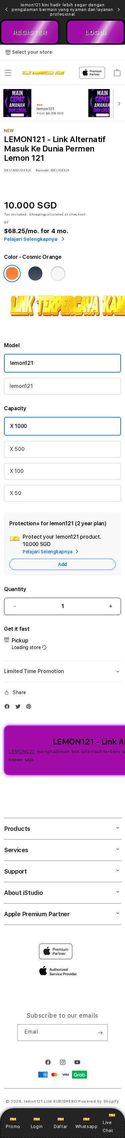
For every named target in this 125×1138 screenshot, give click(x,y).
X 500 (17, 449)
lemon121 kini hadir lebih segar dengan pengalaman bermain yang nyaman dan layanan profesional (62, 10)
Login (37, 1126)
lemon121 (21, 363)
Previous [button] (6, 9)
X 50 (15, 493)
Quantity (15, 589)
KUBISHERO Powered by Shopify (86, 1101)
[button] (8, 73)
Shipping (37, 214)
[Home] (43, 73)
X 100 (16, 471)
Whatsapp (86, 1126)
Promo (13, 1126)
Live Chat (108, 1126)
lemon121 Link (38, 1101)
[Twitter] (19, 707)
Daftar (61, 1126)
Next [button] (118, 9)
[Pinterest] (30, 707)
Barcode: (42, 170)
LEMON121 (22, 751)
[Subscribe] (100, 1032)
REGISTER (29, 32)
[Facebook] (8, 707)
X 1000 (18, 426)
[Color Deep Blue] (35, 273)
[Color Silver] (58, 273)
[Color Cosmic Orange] (12, 273)
